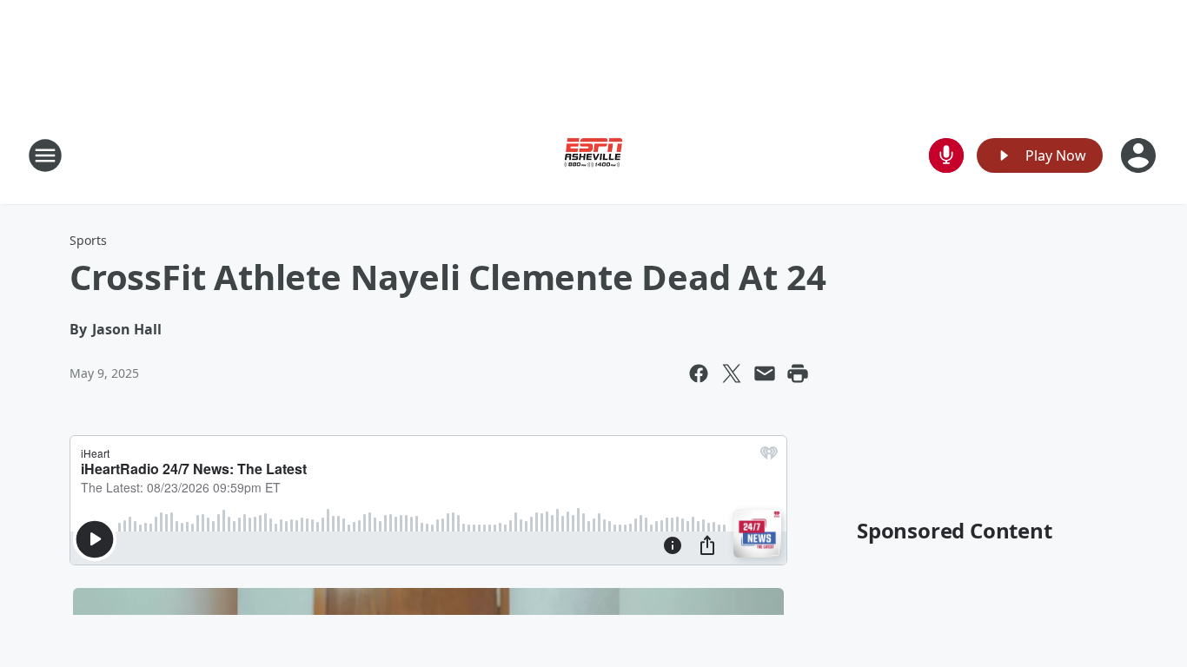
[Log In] (1140, 155)
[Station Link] (593, 155)
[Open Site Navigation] (45, 155)
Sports (88, 240)
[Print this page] (798, 373)
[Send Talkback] (946, 155)
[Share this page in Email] (765, 373)
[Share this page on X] (731, 373)
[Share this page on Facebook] (698, 373)
